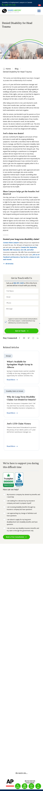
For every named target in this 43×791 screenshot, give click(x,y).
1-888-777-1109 (9, 5)
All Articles (9, 264)
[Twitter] (29, 338)
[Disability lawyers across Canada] (39, 5)
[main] (21, 393)
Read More (11, 380)
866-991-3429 (18, 283)
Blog (16, 68)
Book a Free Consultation (15, 537)
